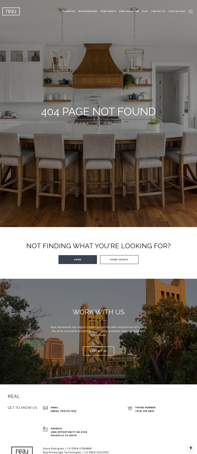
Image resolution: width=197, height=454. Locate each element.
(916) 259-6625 (144, 411)
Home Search (108, 11)
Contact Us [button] (98, 350)
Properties (68, 11)
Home (77, 259)
